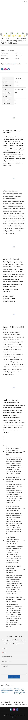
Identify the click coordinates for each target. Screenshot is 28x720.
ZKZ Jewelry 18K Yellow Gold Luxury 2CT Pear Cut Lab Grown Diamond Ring (20, 703)
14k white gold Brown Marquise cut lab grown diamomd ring (7, 703)
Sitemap (15, 717)
